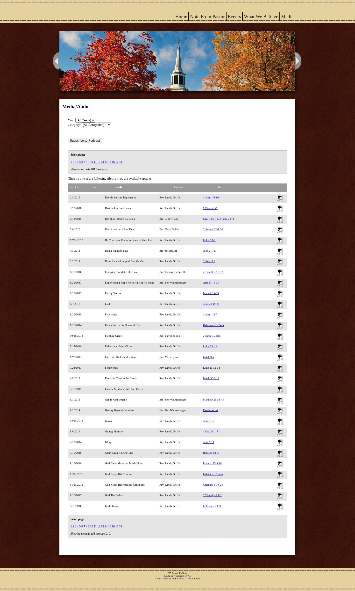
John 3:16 (208, 420)
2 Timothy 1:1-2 (212, 495)
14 (106, 162)
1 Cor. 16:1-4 (210, 431)
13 (102, 162)
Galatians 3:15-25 (213, 474)
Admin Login (193, 578)
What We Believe (261, 16)
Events (234, 16)
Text (220, 186)
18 (120, 162)
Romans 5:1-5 (211, 452)
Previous (55, 61)
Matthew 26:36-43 (213, 399)
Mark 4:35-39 (211, 293)
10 (91, 162)
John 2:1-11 (210, 250)
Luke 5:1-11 (210, 346)
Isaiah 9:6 (208, 357)
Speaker (178, 186)
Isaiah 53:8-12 (211, 378)
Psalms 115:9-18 (212, 463)
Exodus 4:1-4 (210, 410)
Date (94, 186)
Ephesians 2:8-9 (212, 505)
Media (287, 16)
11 (95, 162)
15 (109, 162)
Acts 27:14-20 (211, 282)
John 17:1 (208, 442)
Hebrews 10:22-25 (213, 325)
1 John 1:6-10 (211, 197)
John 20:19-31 (211, 303)
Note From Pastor (207, 16)
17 (116, 162)
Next (298, 61)
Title (116, 186)
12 (98, 162)
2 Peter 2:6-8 (227, 218)
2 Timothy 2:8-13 (213, 271)
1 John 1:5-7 (210, 314)
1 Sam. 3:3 (209, 261)
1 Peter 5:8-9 (210, 208)
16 (113, 162)
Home (181, 16)
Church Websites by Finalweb (169, 578)
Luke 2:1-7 (209, 240)
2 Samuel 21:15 (212, 335)
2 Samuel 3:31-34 (213, 229)
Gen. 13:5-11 (210, 218)
